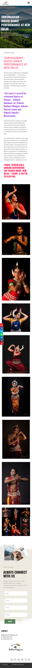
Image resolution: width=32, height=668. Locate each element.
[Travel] (5, 3)
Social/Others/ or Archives (11, 33)
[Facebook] (25, 659)
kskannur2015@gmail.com (10, 635)
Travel (10, 664)
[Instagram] (15, 659)
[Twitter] (29, 659)
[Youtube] (11, 659)
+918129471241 (7, 637)
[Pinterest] (22, 659)
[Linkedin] (18, 659)
